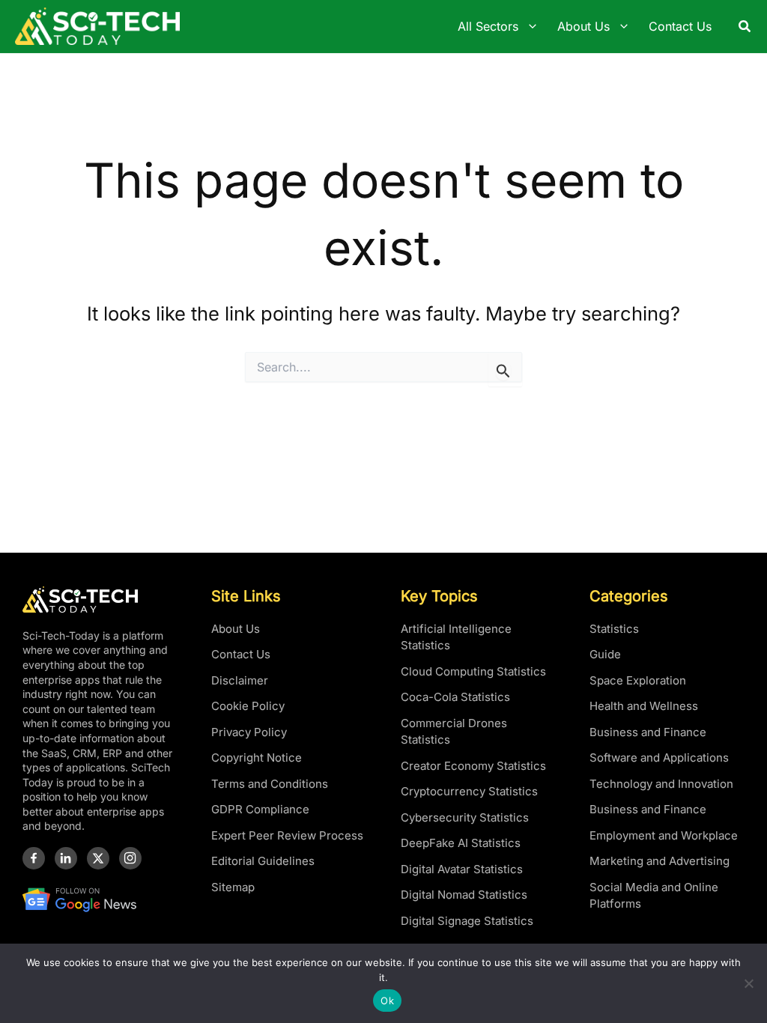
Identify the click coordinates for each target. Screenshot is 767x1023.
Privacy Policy (249, 732)
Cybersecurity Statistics (465, 817)
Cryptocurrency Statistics (469, 791)
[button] (745, 26)
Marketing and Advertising (659, 861)
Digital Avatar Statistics (462, 869)
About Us (235, 629)
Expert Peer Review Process (287, 835)
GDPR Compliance (260, 809)
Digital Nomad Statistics (464, 894)
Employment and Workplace (663, 835)
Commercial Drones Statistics (454, 731)
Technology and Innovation (661, 784)
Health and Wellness (643, 706)
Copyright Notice (256, 757)
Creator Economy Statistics (473, 766)
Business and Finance (647, 732)
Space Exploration (637, 680)
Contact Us (240, 654)
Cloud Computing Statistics (473, 671)
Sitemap (233, 887)
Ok (387, 1001)
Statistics (614, 629)
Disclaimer (239, 680)
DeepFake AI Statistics (461, 843)
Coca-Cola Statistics (455, 697)
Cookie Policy (248, 706)
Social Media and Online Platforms (653, 895)
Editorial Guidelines (263, 861)
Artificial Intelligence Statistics (456, 637)
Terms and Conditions (269, 784)
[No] (748, 983)
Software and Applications (659, 757)
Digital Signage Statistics (467, 921)
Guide (605, 654)
